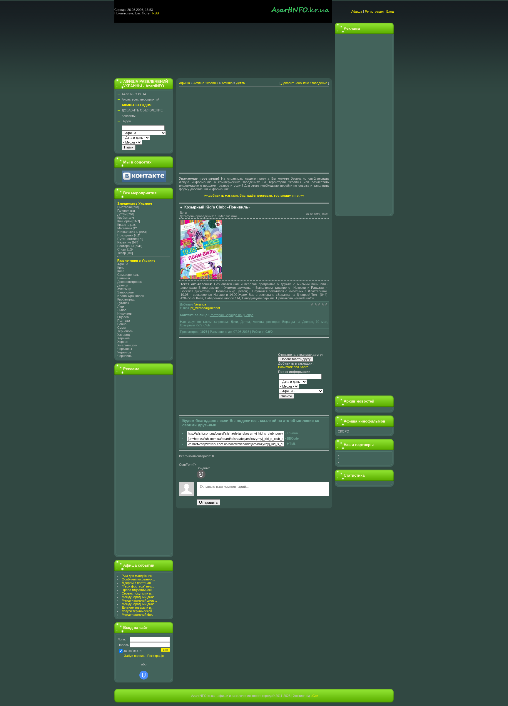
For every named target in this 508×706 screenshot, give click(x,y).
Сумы (121, 327)
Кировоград (125, 299)
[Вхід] (201, 474)
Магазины (124, 228)
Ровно (121, 324)
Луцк (120, 306)
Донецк (122, 285)
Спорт (121, 249)
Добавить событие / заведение (304, 83)
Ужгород (123, 334)
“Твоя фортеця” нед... (138, 586)
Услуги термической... (138, 611)
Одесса (123, 317)
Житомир (124, 289)
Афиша (356, 11)
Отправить (208, 502)
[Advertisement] (223, 49)
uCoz (314, 695)
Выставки (124, 207)
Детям (122, 214)
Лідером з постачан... (137, 583)
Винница (123, 278)
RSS (155, 13)
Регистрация (374, 11)
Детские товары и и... (137, 607)
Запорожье (125, 292)
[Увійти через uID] (143, 675)
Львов (121, 310)
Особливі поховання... (138, 579)
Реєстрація (155, 655)
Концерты (124, 221)
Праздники (125, 235)
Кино (120, 267)
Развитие (124, 242)
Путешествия (127, 239)
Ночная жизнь (127, 231)
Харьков (123, 338)
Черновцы (124, 356)
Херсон (122, 341)
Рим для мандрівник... (138, 576)
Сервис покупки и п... (137, 593)
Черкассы (124, 349)
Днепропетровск (129, 281)
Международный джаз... (139, 597)
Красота (123, 224)
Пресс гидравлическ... (138, 590)
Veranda (200, 304)
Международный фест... (139, 614)
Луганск (123, 303)
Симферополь (128, 274)
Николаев (124, 313)
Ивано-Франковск (130, 296)
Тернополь (125, 331)
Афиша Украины (205, 83)
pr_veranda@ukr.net (205, 308)
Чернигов (124, 352)
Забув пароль (134, 655)
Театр (121, 253)
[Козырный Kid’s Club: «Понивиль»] (201, 278)
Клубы (122, 217)
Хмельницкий (127, 345)
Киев (120, 271)
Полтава (123, 320)
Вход (390, 11)
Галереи (123, 210)
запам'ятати (132, 650)
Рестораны (125, 246)
